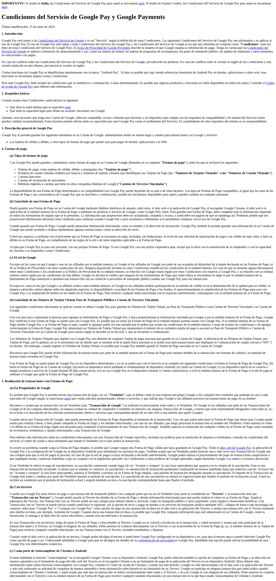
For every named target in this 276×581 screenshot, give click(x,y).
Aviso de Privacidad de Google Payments (103, 47)
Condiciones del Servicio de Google (61, 40)
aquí (141, 3)
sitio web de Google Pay (235, 447)
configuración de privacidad (156, 540)
